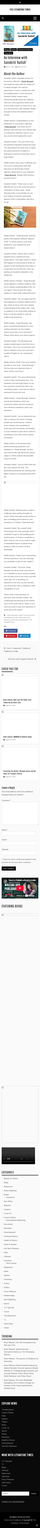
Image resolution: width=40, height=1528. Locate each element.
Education (8, 1228)
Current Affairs (10, 1217)
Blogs (7, 49)
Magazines (8, 1267)
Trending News (10, 1315)
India (6, 1252)
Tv (5, 1320)
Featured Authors (25, 49)
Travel (6, 1311)
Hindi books (22, 617)
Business (7, 1205)
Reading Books (24, 620)
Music (6, 1271)
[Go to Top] (37, 1525)
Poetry (6, 1283)
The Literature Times (20, 9)
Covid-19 (7, 1213)
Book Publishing (10, 1190)
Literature (8, 53)
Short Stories (11, 1263)
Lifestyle (7, 1256)
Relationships (9, 1295)
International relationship (16, 1220)
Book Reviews (8, 617)
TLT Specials (9, 1307)
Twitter (25, 631)
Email (4, 839)
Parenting (8, 1279)
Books (13, 49)
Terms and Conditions (13, 1520)
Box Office (8, 1201)
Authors (21, 615)
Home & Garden (10, 1244)
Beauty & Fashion (11, 1178)
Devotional (8, 1224)
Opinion (7, 1275)
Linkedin (25, 636)
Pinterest (11, 636)
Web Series (8, 1324)
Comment (6, 800)
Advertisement (18, 1501)
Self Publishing (9, 1299)
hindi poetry (14, 620)
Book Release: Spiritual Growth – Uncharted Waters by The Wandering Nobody (19, 1352)
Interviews (10, 1197)
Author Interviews (12, 615)
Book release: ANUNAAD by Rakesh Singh (17, 737)
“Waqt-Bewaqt (27, 81)
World (6, 1328)
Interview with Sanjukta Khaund (20, 659)
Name (5, 830)
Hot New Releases (11, 1248)
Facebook (12, 631)
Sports (6, 1303)
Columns (7, 1209)
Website (5, 849)
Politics (7, 1287)
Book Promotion (29, 615)
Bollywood (8, 1186)
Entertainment (9, 1232)
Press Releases (10, 1291)
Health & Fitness (10, 1240)
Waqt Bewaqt (10, 127)
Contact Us (6, 1501)
